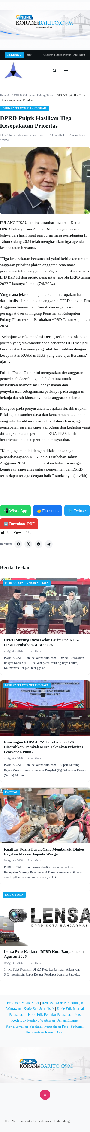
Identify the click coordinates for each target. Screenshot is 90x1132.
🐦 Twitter (77, 510)
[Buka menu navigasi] (66, 70)
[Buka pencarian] (54, 70)
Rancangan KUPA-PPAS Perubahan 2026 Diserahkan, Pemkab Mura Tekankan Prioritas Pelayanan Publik (43, 747)
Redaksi (48, 1003)
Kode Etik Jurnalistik (39, 1009)
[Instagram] (45, 1095)
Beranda (5, 95)
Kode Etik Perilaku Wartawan (33, 1020)
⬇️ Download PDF (19, 524)
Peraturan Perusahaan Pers (49, 1026)
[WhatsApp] (38, 544)
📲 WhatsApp (15, 510)
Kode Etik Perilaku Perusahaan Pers (54, 1014)
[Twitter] (28, 544)
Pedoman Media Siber (23, 1003)
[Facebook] (18, 544)
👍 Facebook (47, 510)
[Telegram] (49, 544)
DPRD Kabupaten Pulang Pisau (33, 95)
